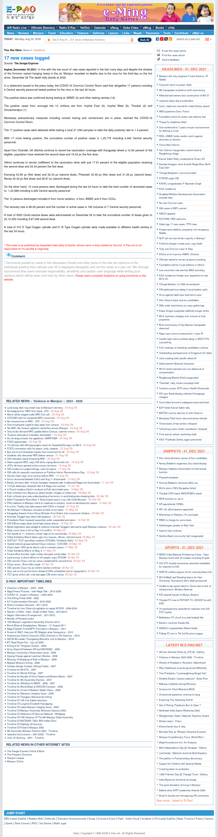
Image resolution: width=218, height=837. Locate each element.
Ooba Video (131, 28)
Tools (167, 33)
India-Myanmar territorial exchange (177, 779)
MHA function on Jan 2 (171, 498)
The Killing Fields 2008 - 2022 (23, 598)
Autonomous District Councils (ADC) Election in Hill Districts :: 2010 (43, 635)
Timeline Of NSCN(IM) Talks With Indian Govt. (32, 720)
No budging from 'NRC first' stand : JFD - (35, 411)
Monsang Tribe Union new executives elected (183, 418)
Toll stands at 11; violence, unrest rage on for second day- (44, 533)
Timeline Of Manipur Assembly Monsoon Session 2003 (36, 710)
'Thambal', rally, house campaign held (179, 383)
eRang (114, 28)
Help (76, 833)
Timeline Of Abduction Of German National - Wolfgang (36, 713)
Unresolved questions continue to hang (179, 694)
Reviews (23, 33)
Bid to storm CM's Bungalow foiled (177, 488)
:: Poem (170, 721)
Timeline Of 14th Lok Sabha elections (27, 700)
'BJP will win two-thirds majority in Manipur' (182, 238)
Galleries (98, 33)
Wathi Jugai (60, 823)
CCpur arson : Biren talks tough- (30, 564)
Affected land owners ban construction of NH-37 (184, 95)
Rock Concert (22, 823)
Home (26, 50)
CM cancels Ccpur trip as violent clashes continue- (40, 567)
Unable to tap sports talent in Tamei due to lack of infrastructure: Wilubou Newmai (185, 587)
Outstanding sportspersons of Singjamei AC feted (185, 353)
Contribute (181, 33)
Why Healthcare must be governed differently (183, 668)
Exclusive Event (106, 818)
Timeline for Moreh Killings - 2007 (25, 673)
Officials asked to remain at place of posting (182, 259)
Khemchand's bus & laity (172, 726)
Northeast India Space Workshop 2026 (179, 710)
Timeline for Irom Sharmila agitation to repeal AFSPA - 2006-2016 (42, 608)
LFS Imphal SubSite (164, 818)
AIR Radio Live (17, 28)
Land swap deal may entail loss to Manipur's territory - (42, 407)
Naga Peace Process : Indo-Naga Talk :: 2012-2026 (34, 591)
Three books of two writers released (178, 423)
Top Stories (45, 823)
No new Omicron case (171, 203)
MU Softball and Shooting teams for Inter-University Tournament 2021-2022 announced (183, 578)
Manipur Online (15, 761)
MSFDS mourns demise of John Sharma (180, 413)
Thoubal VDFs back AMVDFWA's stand (180, 493)
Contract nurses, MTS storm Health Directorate (184, 388)
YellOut (85, 28)
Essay (92, 818)
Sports (9, 823)
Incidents (146, 818)
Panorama (152, 33)
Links (125, 33)
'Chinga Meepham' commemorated (177, 173)
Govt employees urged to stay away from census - (40, 424)
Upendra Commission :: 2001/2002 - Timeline (31, 734)
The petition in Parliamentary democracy (180, 758)
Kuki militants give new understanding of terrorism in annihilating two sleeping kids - (57, 496)
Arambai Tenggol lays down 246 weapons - (36, 516)
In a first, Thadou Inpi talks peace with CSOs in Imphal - (43, 506)
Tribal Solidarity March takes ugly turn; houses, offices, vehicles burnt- (51, 537)
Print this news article (173, 55)
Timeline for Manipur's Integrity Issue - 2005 (30, 693)
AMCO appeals (167, 213)
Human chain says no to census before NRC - (37, 475)
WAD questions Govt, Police (174, 111)
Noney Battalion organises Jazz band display (183, 463)
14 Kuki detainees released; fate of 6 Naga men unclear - (43, 486)
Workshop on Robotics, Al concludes (178, 514)
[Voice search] (132, 40)
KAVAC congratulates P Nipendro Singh (180, 183)
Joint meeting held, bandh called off (177, 358)
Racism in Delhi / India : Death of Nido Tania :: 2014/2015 (37, 611)
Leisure (113, 33)
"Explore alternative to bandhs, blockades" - (36, 434)
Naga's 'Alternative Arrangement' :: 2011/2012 (31, 615)
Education (66, 33)
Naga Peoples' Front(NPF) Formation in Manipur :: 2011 (36, 628)
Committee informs (169, 144)
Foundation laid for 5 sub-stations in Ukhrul (181, 264)
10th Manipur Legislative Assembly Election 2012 (33, 622)
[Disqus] (78, 338)
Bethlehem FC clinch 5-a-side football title (181, 617)
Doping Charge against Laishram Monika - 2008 (32, 656)
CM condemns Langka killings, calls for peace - (38, 469)
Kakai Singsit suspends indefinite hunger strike (184, 310)
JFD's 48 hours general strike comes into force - (39, 465)
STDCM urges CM (169, 178)
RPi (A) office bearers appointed (176, 509)
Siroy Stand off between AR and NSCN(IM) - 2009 (33, 649)
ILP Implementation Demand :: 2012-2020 (29, 601)
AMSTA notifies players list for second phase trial (185, 572)
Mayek (137, 33)
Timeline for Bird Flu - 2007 (21, 669)
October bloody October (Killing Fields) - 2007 (31, 666)
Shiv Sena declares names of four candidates (183, 458)
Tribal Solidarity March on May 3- (31, 550)
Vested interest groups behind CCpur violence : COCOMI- (44, 543)
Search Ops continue (170, 530)
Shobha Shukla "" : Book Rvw (183, 678)
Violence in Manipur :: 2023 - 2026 (25, 587)
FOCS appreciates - (24, 441)
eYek (171, 28)
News (10, 33)
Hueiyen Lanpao (15, 758)
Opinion (209, 818)
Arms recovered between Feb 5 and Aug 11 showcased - (43, 479)
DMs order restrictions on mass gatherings (181, 305)
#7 (176, 699)
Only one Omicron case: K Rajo (176, 248)
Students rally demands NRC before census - (37, 455)
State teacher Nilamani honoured (176, 363)
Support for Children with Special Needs (180, 763)
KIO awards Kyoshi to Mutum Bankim (179, 594)
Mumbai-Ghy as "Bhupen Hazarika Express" (183, 731)
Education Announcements (72, 818)
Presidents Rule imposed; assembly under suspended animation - (48, 520)
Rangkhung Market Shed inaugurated (178, 377)
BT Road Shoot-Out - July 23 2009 (25, 642)
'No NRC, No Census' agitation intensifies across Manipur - (44, 428)
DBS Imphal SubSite (15, 818)
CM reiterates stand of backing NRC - (33, 458)
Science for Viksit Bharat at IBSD (177, 689)
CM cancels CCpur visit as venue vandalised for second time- (46, 560)
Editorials (50, 818)
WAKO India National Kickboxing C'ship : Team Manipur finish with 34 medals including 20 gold (184, 556)
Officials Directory (43, 28)
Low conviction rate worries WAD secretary (182, 270)
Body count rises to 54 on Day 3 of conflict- (36, 530)
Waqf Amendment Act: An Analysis (178, 742)
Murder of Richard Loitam (20, 618)
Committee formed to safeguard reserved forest (184, 402)
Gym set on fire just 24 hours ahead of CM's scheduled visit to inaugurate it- (53, 571)
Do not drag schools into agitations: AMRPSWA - (39, 438)
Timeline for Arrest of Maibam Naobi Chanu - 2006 (33, 690)
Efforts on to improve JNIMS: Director (179, 254)
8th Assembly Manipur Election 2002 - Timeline (32, 731)
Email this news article (174, 50)
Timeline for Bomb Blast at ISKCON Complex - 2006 (35, 686)
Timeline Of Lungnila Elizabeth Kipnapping (29, 703)
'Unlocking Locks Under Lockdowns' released (183, 429)
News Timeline (185, 818)
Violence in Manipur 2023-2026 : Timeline (181, 657)
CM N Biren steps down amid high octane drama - (40, 523)
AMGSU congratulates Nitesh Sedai (178, 628)
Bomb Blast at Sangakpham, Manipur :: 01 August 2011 (36, 625)
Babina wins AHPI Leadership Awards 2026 (182, 790)
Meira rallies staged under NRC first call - (35, 414)
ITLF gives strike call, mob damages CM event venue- (42, 574)
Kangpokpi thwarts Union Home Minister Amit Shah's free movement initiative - (55, 513)
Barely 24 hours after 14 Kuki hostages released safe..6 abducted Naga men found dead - (60, 482)
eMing (147, 28)
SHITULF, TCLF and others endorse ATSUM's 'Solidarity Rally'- (47, 540)
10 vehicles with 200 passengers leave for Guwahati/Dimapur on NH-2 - (51, 445)
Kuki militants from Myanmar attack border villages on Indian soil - (49, 492)
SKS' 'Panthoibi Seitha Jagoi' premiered (180, 439)
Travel (52, 33)
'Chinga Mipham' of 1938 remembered (179, 284)
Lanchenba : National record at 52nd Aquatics (183, 753)
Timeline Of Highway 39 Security (24, 724)
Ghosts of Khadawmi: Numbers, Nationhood (182, 662)
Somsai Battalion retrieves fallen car (178, 482)
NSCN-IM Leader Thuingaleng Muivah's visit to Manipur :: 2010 (40, 639)
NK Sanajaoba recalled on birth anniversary (182, 90)
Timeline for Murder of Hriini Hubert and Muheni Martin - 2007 (39, 676)
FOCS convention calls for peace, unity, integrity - (40, 448)
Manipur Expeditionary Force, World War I (181, 737)
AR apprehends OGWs (171, 504)
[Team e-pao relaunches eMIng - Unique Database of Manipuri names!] (136, 21)
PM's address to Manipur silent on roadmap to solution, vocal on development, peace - (59, 503)
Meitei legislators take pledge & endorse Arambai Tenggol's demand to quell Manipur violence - (63, 526)
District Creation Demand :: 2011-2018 (27, 605)
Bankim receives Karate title (174, 622)
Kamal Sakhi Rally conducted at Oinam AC (182, 158)
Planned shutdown (168, 477)
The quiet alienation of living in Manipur (180, 785)
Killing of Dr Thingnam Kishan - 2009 (26, 645)
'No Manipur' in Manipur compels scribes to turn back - (42, 509)
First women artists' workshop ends (177, 434)
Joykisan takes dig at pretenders (176, 100)
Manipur (38, 33)
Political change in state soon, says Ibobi (180, 243)
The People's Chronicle (19, 754)
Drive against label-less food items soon (180, 294)
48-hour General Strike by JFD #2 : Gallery (182, 652)
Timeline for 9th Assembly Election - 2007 (29, 679)
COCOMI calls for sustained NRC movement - (38, 417)
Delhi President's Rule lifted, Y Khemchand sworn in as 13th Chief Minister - (53, 499)
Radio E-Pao (67, 28)
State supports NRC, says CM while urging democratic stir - (45, 462)
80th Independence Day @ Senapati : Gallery (183, 747)
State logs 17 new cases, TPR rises (178, 224)
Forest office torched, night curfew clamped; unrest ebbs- (43, 554)
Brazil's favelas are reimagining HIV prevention (184, 795)
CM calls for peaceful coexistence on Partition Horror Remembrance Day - (53, 472)
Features (83, 33)
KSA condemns (167, 188)
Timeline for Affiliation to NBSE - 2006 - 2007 (31, 683)
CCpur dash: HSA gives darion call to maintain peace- (42, 547)
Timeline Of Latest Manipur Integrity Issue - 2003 (33, 707)
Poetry (199, 818)
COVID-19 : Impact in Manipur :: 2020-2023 (30, 594)
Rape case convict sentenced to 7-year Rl (181, 333)
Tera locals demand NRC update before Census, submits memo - (48, 431)
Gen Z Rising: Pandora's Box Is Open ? (180, 705)
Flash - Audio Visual (128, 818)
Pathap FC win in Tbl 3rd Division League (181, 633)
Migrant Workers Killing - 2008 (23, 662)
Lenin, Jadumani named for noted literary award (184, 106)
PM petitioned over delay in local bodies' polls (183, 289)
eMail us (198, 33)
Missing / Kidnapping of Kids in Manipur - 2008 (32, 659)
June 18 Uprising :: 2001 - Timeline (25, 737)
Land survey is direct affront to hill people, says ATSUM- (43, 557)
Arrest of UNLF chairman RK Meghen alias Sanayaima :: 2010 (40, 632)
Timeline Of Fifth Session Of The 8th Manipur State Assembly (40, 717)
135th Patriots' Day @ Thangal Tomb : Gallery (183, 774)
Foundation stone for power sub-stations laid (182, 116)
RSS (34, 823)
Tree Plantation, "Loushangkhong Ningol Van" (183, 673)
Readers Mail (36, 818)
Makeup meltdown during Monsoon (177, 683)
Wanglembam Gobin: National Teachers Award (184, 715)
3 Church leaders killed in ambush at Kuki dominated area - (45, 489)
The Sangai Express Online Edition (25, 751)
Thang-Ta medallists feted (172, 122)
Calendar (100, 28)
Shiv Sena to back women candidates (179, 300)
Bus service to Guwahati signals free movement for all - (43, 452)
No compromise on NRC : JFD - (30, 421)
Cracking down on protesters (174, 769)
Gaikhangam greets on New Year (176, 525)
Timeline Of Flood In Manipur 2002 (25, 727)
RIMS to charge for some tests (175, 520)
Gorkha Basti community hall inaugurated (181, 536)
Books (160, 28)
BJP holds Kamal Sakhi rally (174, 407)
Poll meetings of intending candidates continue (183, 347)
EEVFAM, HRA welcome (172, 218)
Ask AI (144, 39)
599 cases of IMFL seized (172, 208)
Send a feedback (170, 59)
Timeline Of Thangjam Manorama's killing (29, 696)
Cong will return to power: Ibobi (175, 84)
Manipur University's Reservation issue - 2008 (31, 652)
